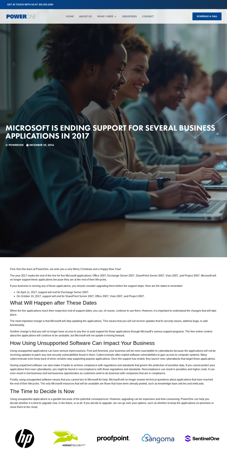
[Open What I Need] (115, 16)
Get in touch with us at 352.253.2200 (30, 4)
